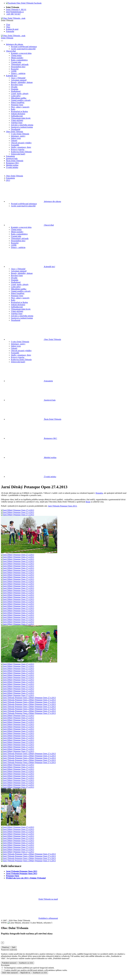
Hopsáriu (99, 493)
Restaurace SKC (12, 163)
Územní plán (16, 62)
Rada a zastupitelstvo (19, 60)
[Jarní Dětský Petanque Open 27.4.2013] (17, 510)
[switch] (2, 967)
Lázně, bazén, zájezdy (19, 93)
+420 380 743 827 (13, 14)
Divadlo (14, 87)
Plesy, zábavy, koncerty (20, 107)
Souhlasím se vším (26, 963)
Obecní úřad (49, 225)
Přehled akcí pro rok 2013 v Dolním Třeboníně (26, 878)
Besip (88, 502)
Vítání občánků (17, 120)
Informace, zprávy (18, 136)
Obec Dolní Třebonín (14, 176)
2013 (8, 180)
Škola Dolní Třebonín (14, 161)
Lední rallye (15, 96)
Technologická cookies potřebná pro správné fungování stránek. (29, 968)
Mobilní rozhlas (12, 165)
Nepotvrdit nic (25, 973)
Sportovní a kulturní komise (22, 127)
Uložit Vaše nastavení (10, 973)
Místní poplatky (17, 58)
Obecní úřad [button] (11, 51)
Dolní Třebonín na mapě (48, 899)
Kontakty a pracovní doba (21, 53)
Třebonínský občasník (19, 64)
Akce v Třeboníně (18, 78)
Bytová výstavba (17, 149)
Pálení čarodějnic (17, 102)
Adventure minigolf (18, 80)
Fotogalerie (10, 156)
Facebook (37, 3)
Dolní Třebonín (7, 38)
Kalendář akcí (49, 267)
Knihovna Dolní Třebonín (21, 152)
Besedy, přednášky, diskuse (22, 82)
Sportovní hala (12, 158)
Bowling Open (17, 85)
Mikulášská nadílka (18, 98)
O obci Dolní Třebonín (20, 134)
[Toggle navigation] (2, 40)
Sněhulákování (17, 116)
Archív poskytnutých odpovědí (23, 49)
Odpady (14, 140)
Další (14, 947)
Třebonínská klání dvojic (21, 118)
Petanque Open (17, 105)
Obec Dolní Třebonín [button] (14, 132)
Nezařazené (15, 129)
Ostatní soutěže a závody (21, 100)
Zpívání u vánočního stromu (22, 125)
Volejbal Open (16, 123)
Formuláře (15, 145)
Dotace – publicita (18, 73)
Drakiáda (14, 89)
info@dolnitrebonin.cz (15, 12)
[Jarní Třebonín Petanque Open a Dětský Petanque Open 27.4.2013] (28, 698)
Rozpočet (14, 69)
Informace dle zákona (52, 201)
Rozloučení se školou (19, 111)
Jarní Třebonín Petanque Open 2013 (21, 871)
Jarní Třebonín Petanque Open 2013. (62, 506)
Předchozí (5, 947)
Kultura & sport (12, 29)
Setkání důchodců (18, 114)
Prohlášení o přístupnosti (48, 918)
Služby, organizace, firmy (21, 147)
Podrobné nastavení (9, 963)
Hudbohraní (15, 91)
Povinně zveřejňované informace (24, 46)
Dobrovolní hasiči (18, 154)
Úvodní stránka (12, 167)
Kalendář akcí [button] (11, 76)
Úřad (8, 25)
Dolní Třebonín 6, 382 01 (16, 9)
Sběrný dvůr (16, 138)
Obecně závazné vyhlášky (21, 143)
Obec (8, 27)
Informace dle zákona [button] (14, 44)
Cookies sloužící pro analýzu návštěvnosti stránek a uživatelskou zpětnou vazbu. (35, 970)
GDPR (13, 71)
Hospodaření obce (18, 67)
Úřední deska (16, 55)
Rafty (13, 109)
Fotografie (10, 31)
